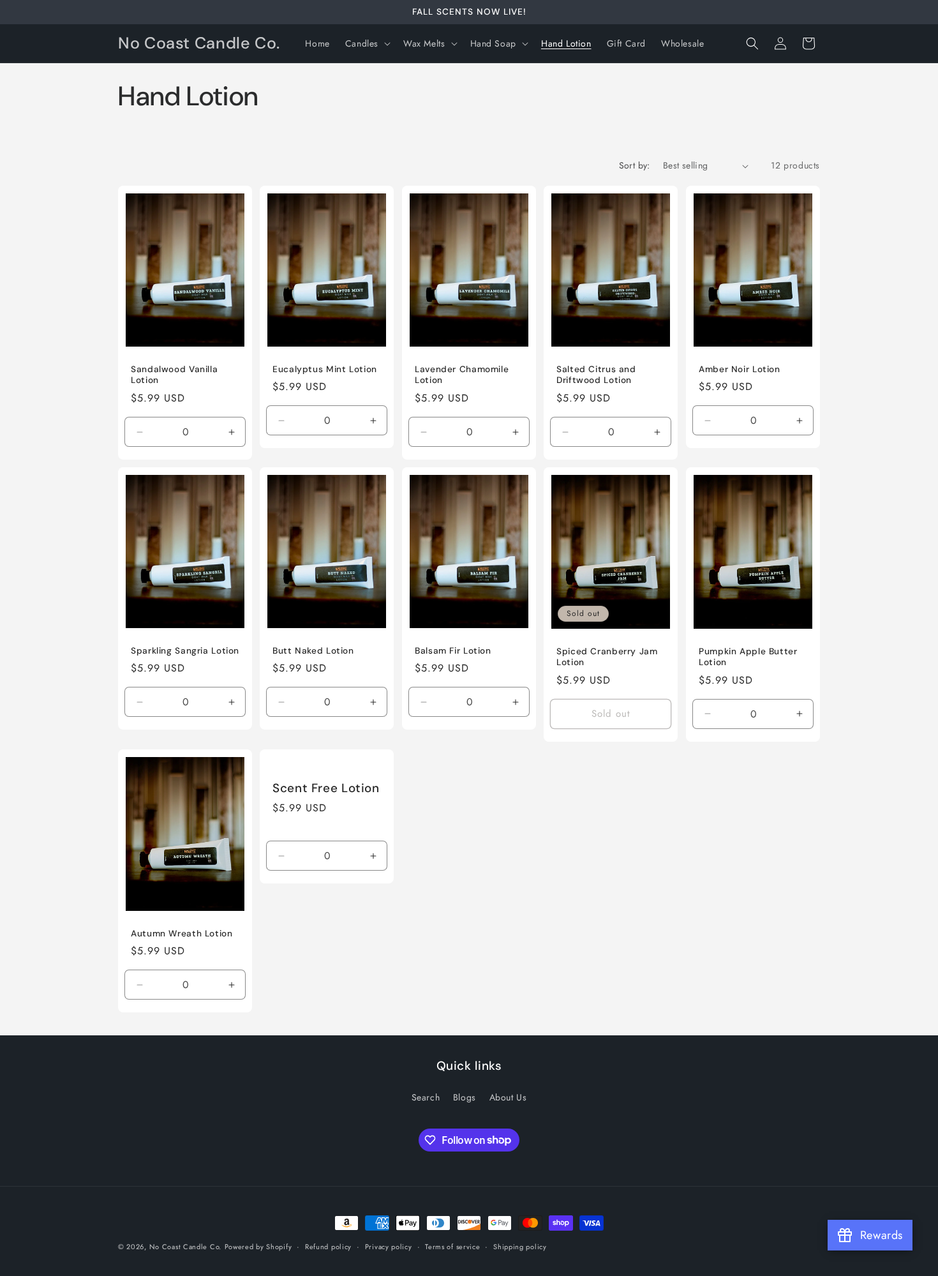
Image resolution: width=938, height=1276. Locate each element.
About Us (508, 1097)
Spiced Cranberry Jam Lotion (607, 657)
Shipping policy (520, 1246)
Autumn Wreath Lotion (182, 932)
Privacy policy (388, 1246)
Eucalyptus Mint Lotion (324, 369)
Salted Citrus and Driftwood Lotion (596, 375)
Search (426, 1097)
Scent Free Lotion (326, 788)
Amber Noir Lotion (739, 369)
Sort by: (634, 165)
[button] (367, 43)
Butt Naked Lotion (313, 650)
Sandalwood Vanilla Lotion (174, 375)
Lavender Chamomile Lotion (462, 375)
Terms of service (452, 1246)
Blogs (464, 1097)
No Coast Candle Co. (185, 1247)
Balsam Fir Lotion (453, 650)
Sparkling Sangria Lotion (185, 650)
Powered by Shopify (258, 1247)
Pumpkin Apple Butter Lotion (748, 657)
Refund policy (328, 1246)
